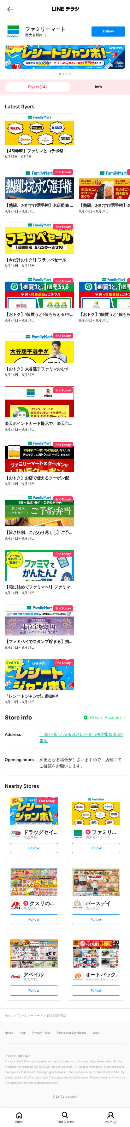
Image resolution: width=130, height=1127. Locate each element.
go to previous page (10, 9)
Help (23, 1032)
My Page (110, 1121)
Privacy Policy (41, 1032)
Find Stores (65, 1121)
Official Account (105, 717)
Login (95, 1032)
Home (19, 1121)
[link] (13, 31)
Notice (9, 1032)
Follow (108, 33)
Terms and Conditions (71, 1032)
